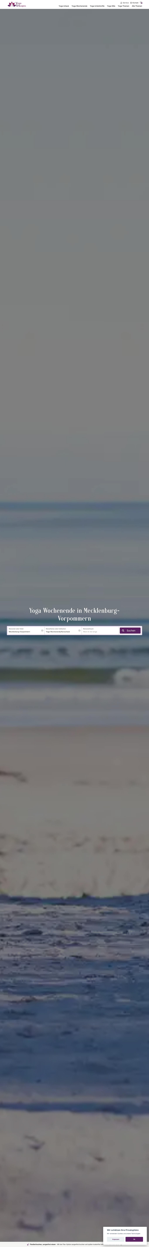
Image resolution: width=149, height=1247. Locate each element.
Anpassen (115, 1239)
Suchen (131, 630)
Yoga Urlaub (64, 6)
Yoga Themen (123, 6)
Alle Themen (137, 6)
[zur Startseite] (17, 4)
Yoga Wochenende (79, 6)
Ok (134, 1239)
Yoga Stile (111, 6)
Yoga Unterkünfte (97, 6)
